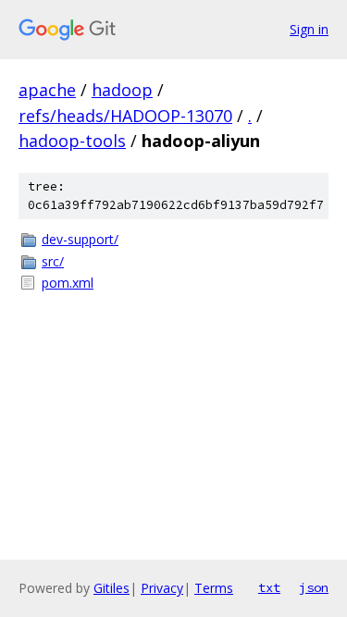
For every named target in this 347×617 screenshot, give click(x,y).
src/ (53, 261)
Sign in (309, 29)
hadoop (122, 90)
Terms (213, 588)
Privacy (162, 588)
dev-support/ (80, 239)
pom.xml (67, 282)
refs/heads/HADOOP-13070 (125, 116)
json (313, 587)
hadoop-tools (72, 141)
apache (47, 90)
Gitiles (111, 588)
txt (269, 587)
